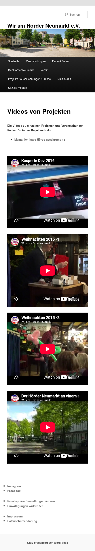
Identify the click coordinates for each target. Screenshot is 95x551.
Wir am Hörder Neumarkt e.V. (43, 25)
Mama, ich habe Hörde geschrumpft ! (39, 139)
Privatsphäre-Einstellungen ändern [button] (31, 501)
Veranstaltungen (36, 61)
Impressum (15, 516)
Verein (44, 70)
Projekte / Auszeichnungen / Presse (29, 79)
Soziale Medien (17, 87)
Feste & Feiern (61, 61)
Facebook (14, 491)
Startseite (13, 61)
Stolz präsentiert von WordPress (47, 543)
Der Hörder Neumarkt (21, 70)
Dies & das (64, 79)
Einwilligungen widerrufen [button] (25, 506)
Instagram (14, 486)
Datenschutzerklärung (22, 521)
